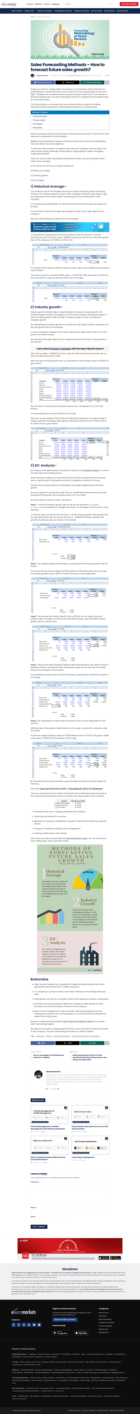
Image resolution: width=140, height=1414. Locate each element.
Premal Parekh (66, 1354)
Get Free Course (129, 4)
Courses (30, 4)
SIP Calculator (35, 1396)
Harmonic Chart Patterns (76, 1362)
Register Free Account (65, 1320)
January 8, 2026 (77, 1131)
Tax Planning (112, 1370)
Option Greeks (85, 1380)
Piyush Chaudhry (28, 1357)
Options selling (79, 1370)
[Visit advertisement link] (70, 227)
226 (47, 1162)
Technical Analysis (81, 11)
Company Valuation (60, 348)
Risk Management (58, 1372)
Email (33, 1217)
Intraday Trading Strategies (44, 1370)
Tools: (14, 1396)
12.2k (84, 1160)
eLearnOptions (46, 1396)
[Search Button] (110, 4)
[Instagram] (24, 1325)
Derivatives (29, 11)
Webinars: (15, 1370)
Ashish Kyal (55, 1354)
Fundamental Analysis (63, 11)
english (48, 1036)
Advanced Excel (115, 1362)
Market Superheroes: (19, 1354)
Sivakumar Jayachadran (95, 1354)
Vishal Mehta (16, 1357)
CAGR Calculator (23, 1396)
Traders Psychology (90, 1372)
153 (44, 1131)
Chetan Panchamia (43, 1354)
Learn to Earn (59, 1391)
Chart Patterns (74, 1380)
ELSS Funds (95, 1380)
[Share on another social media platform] (107, 82)
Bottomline (38, 128)
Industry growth (39, 120)
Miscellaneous (122, 11)
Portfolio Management (42, 1372)
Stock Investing (61, 1362)
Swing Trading (60, 1378)
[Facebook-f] (14, 1325)
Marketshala (109, 11)
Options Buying (17, 1372)
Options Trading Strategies (63, 1370)
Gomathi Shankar (51, 1357)
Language (55, 4)
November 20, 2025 (37, 1162)
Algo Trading (90, 1362)
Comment (35, 1182)
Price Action (89, 1370)
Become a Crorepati (19, 1399)
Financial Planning (44, 11)
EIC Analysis (38, 124)
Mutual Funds (96, 11)
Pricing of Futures (108, 1378)
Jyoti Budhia (109, 1354)
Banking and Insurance (108, 1380)
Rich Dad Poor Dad (32, 1388)
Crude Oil (79, 1372)
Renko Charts (69, 1372)
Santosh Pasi (39, 1357)
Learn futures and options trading (78, 1021)
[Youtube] (34, 1325)
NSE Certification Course (32, 1365)
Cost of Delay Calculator (111, 1396)
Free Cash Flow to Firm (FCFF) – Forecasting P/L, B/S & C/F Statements (71, 788)
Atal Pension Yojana (94, 1396)
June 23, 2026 (76, 1160)
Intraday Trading (35, 1378)
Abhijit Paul (75, 1354)
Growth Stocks (29, 1372)
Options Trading (25, 1362)
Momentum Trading (48, 1362)
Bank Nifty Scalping (27, 1370)
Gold (14, 1383)
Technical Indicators (50, 1380)
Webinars (38, 4)
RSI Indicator (85, 1378)
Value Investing (37, 1380)
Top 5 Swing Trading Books (83, 1157)
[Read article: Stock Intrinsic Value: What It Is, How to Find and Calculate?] (90, 1114)
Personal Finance (121, 1378)
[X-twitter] (19, 1325)
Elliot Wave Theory (102, 1362)
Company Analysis (91, 470)
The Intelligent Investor (63, 1388)
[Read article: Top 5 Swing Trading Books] (90, 1145)
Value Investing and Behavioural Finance (25, 1391)
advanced (40, 1036)
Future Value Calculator (60, 1396)
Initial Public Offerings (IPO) (21, 1380)
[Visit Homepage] (9, 4)
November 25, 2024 (57, 76)
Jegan (83, 1354)
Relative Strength (100, 1370)
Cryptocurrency (17, 1365)
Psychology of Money (47, 1388)
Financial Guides (102, 1411)
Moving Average (104, 1372)
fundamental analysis (62, 1036)
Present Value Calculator (78, 1396)
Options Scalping (48, 1378)
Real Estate (121, 1380)
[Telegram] (39, 1325)
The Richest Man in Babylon (81, 1388)
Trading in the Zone (47, 1391)
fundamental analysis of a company (85, 1036)
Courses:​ (15, 1362)
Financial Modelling (73, 1378)
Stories (47, 4)
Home (32, 17)
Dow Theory (36, 1362)
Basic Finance (17, 11)
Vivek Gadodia (120, 1354)
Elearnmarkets (42, 76)
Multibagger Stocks (117, 1372)
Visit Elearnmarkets (74, 1411)
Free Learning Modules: (20, 1378)
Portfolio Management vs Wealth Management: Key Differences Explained (48, 1127)
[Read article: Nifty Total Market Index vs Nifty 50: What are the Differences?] (49, 1145)
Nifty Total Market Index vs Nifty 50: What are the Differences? (48, 1158)
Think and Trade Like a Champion (103, 1388)
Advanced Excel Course (77, 838)
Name (34, 1208)
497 (86, 1131)
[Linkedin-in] (29, 1325)
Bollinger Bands (96, 1378)
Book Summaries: (18, 1388)
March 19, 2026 (36, 1131)
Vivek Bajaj (32, 1354)
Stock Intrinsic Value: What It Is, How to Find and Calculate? (90, 1127)
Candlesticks (63, 1380)
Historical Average (40, 116)
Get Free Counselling (117, 1411)
